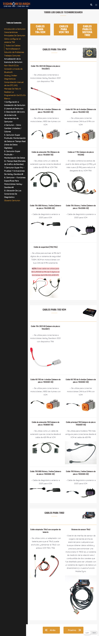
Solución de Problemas (14, 52)
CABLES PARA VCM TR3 (64, 29)
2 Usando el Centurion (13, 108)
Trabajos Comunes (12, 55)
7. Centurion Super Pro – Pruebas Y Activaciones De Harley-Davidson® (14, 170)
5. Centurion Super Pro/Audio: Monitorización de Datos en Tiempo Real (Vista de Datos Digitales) (15, 141)
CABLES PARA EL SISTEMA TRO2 (87, 31)
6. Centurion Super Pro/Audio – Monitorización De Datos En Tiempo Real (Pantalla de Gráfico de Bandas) (14, 157)
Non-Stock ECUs (11, 65)
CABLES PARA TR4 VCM (40, 29)
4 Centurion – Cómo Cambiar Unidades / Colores (12, 128)
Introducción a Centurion (14, 29)
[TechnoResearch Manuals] (16, 4)
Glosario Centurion (12, 200)
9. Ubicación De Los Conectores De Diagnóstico (12, 193)
